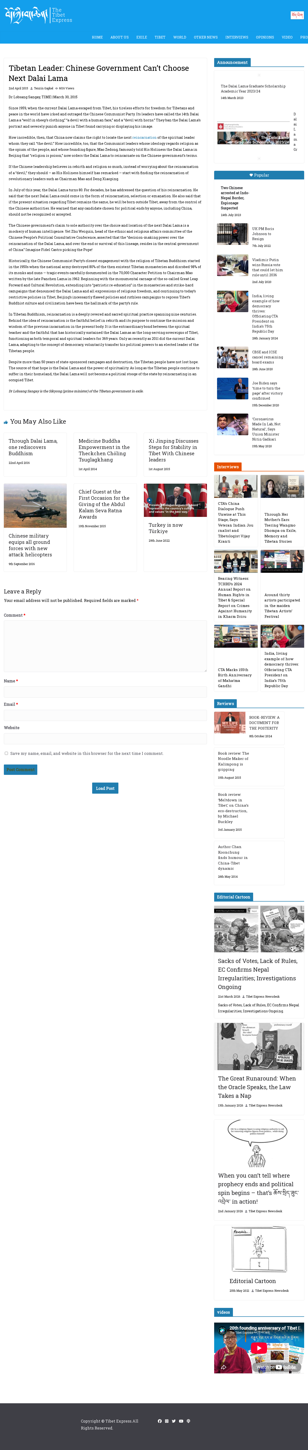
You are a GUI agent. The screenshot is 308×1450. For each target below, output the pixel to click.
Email (11, 704)
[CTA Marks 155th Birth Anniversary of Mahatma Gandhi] (236, 636)
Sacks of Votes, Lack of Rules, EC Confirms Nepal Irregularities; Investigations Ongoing (257, 974)
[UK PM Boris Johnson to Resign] (232, 234)
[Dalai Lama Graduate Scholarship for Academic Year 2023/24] (253, 134)
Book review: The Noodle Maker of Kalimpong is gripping (233, 761)
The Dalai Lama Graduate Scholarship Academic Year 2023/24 (253, 88)
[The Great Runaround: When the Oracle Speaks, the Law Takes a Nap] (259, 1046)
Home (97, 37)
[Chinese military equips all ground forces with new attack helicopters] (35, 486)
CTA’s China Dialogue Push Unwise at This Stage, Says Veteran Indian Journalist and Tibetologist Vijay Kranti (235, 522)
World (179, 37)
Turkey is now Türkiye (166, 528)
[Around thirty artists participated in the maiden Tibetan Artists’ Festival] (282, 561)
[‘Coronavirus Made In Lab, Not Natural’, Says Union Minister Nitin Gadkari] (232, 424)
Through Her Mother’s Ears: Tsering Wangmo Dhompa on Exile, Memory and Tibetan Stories (280, 528)
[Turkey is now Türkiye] (175, 486)
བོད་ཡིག (297, 15)
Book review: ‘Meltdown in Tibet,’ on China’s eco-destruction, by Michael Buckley (233, 808)
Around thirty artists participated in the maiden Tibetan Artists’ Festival (282, 605)
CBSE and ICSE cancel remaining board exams (267, 357)
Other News (206, 37)
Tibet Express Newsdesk (263, 996)
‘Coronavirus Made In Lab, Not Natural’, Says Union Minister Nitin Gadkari (266, 429)
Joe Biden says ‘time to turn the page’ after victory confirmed (267, 391)
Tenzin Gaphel (43, 88)
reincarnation (144, 137)
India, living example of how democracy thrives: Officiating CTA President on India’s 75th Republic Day (266, 314)
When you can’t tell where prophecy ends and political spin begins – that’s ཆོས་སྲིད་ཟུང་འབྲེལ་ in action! (258, 1188)
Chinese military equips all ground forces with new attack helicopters (30, 545)
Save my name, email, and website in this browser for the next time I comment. (87, 753)
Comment (15, 615)
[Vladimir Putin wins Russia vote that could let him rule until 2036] (232, 265)
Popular (261, 175)
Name (11, 680)
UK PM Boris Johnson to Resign (263, 233)
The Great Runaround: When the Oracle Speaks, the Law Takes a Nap (257, 1087)
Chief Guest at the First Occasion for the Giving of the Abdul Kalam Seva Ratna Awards (104, 504)
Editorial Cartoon (253, 1281)
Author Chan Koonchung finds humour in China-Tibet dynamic (233, 857)
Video (287, 37)
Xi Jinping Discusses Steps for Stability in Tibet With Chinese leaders (174, 450)
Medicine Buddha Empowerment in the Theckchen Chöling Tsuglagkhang (104, 450)
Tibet (160, 37)
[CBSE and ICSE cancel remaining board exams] (232, 357)
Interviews (236, 37)
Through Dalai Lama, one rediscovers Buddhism (33, 447)
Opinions (265, 37)
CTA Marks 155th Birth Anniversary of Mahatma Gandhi (235, 677)
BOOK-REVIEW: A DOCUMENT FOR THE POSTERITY (264, 723)
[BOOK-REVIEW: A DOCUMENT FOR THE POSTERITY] (229, 728)
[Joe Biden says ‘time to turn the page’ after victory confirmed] (232, 388)
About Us (119, 37)
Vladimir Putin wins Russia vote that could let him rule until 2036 (267, 267)
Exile (141, 37)
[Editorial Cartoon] (259, 1249)
